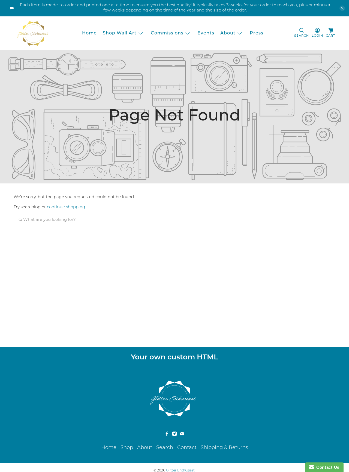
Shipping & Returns (224, 447)
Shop (127, 447)
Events (205, 33)
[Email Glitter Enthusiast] (182, 435)
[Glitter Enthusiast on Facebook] (166, 435)
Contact (187, 447)
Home (89, 33)
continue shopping (66, 207)
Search (164, 447)
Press (256, 33)
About (228, 33)
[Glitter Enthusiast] (33, 33)
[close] (342, 8)
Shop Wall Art (120, 33)
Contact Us (326, 467)
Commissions (167, 33)
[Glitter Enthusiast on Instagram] (174, 435)
